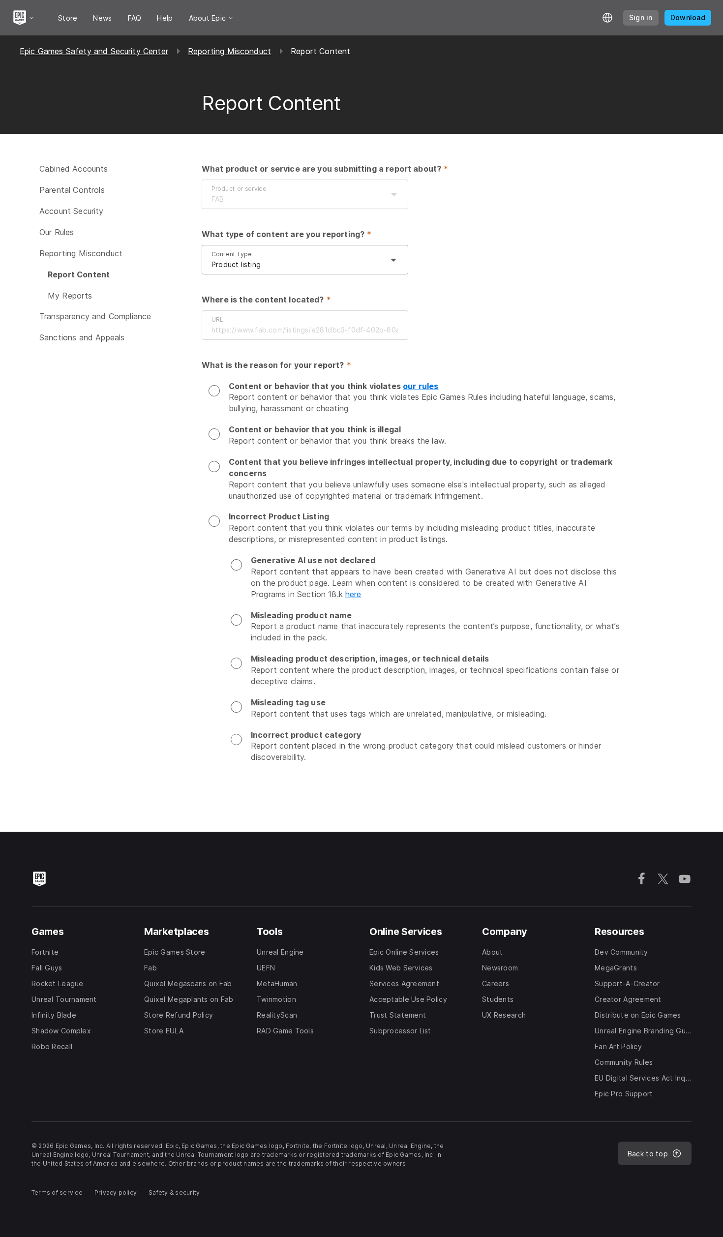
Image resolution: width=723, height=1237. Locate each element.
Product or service (239, 188)
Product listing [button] (236, 264)
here (353, 594)
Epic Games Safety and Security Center (94, 51)
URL (217, 319)
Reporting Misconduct (229, 51)
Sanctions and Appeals (81, 337)
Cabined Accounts (73, 169)
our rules (420, 386)
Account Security (71, 211)
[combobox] (295, 199)
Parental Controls (72, 190)
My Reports (70, 295)
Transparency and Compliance (95, 316)
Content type (231, 254)
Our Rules (56, 232)
